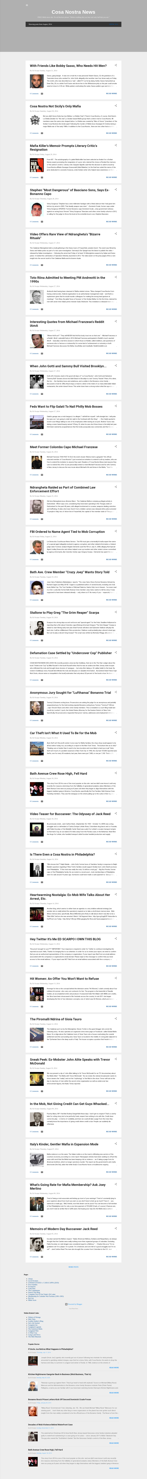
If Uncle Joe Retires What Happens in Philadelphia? (50, 1349)
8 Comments (34, 801)
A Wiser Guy (32, 1333)
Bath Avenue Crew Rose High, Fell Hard (58, 773)
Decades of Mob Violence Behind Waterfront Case (50, 1424)
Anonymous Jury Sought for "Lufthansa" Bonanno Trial (70, 693)
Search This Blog (34, 1292)
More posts (73, 1267)
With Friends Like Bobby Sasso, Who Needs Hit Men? (68, 66)
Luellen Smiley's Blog (35, 1321)
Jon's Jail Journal (34, 1323)
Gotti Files (31, 1288)
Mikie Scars (32, 1300)
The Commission (34, 1290)
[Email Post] (42, 94)
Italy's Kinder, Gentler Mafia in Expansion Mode (64, 1144)
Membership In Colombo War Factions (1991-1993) (46, 1296)
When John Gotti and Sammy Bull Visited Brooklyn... (68, 366)
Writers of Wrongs (34, 1317)
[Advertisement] (73, 44)
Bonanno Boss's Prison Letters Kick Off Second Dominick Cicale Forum (59, 1399)
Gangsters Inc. (33, 1325)
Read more (111, 93)
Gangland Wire (33, 1331)
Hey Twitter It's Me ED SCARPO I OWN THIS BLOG (65, 939)
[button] (116, 65)
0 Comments (34, 94)
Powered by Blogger (75, 1304)
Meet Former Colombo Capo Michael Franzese (64, 447)
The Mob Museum (34, 1337)
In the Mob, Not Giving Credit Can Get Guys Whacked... (69, 1104)
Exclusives (32, 1286)
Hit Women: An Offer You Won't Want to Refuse (64, 979)
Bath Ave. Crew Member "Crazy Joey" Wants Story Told (69, 572)
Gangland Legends (34, 1327)
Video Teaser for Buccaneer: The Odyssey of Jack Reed (70, 814)
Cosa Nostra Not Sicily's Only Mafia (55, 106)
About (30, 1279)
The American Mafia (35, 1329)
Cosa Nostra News (73, 12)
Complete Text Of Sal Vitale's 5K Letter (41, 1294)
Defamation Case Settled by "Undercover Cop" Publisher (71, 653)
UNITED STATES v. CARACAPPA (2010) (43, 1283)
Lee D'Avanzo (33, 1281)
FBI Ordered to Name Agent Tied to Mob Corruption (67, 532)
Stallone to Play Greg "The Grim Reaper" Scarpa (64, 612)
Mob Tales (31, 1319)
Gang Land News (34, 1335)
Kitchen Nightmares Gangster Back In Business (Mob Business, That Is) (59, 1374)
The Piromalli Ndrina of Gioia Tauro (56, 1019)
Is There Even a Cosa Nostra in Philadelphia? (62, 854)
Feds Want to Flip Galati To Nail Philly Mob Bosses (66, 406)
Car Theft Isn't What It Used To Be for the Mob (63, 733)
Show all (113, 24)
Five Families (32, 1285)
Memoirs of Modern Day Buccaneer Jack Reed (64, 1229)
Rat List (31, 1298)
